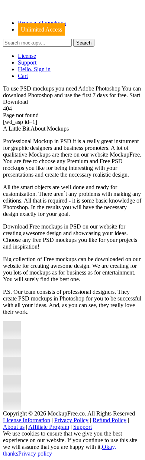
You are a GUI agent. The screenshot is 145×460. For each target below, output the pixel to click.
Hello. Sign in (34, 69)
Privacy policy (35, 453)
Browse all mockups (42, 23)
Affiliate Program (48, 427)
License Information (26, 420)
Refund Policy (109, 420)
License (27, 56)
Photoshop (40, 95)
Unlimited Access (41, 29)
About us (14, 427)
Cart (23, 76)
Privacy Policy (71, 420)
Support (27, 62)
